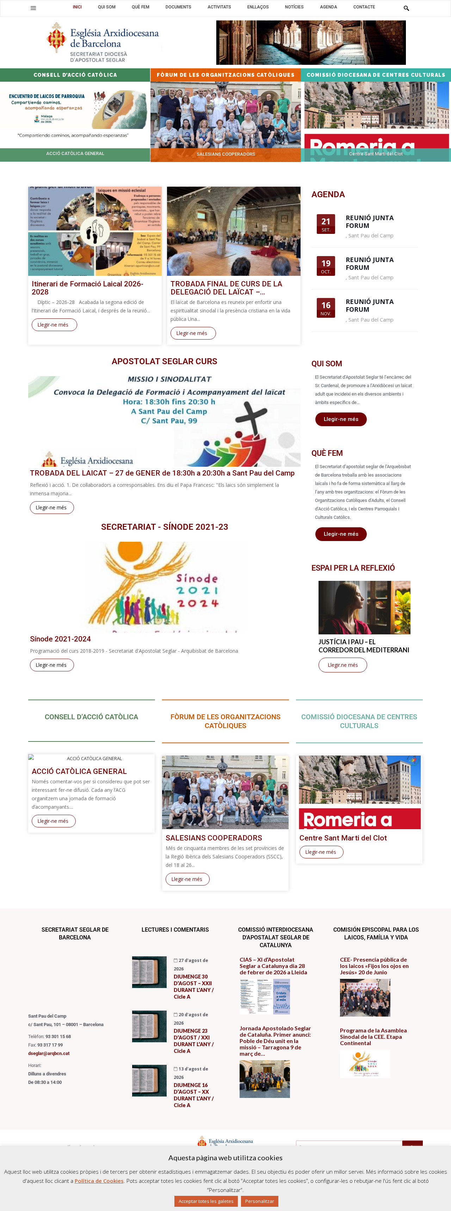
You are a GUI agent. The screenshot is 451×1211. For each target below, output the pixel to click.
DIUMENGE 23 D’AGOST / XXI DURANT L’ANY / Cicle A (194, 1041)
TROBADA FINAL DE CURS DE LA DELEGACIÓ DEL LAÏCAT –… (226, 288)
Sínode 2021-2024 (60, 639)
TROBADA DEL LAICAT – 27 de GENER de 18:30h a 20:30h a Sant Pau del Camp (162, 473)
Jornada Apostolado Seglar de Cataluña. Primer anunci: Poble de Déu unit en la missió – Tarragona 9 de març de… (275, 1041)
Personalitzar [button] (259, 1201)
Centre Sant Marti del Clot (343, 838)
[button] (33, 8)
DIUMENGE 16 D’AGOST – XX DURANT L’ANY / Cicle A (194, 1095)
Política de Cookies (99, 1180)
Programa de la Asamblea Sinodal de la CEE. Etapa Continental (373, 1036)
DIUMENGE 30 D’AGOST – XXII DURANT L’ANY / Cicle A (194, 987)
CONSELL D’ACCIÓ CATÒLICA (91, 717)
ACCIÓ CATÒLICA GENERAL (79, 772)
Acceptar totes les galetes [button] (206, 1201)
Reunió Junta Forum (370, 221)
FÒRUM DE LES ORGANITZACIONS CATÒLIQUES (225, 721)
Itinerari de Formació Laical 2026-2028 (87, 288)
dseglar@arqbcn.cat (48, 1053)
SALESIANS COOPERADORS (214, 838)
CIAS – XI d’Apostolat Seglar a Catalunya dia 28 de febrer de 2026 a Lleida (273, 965)
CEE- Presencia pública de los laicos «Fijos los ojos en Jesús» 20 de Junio (374, 965)
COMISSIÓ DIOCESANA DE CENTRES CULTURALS (359, 721)
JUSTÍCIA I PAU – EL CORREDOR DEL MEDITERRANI (364, 646)
